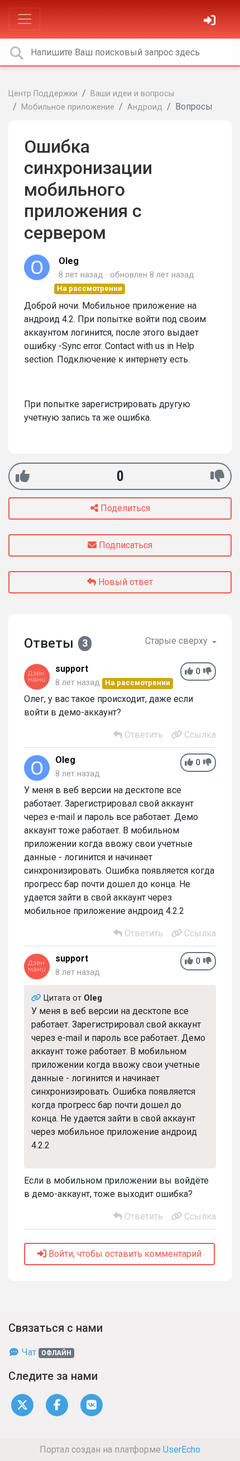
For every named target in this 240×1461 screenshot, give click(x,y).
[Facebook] (57, 1404)
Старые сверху (177, 640)
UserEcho (181, 1449)
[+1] (23, 476)
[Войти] (211, 21)
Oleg (69, 261)
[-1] (217, 476)
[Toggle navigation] (24, 19)
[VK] (91, 1404)
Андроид (144, 107)
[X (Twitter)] (22, 1404)
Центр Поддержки (43, 93)
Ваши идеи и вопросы (132, 93)
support (71, 668)
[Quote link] (37, 998)
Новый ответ (124, 582)
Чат (45, 1352)
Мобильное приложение (67, 107)
